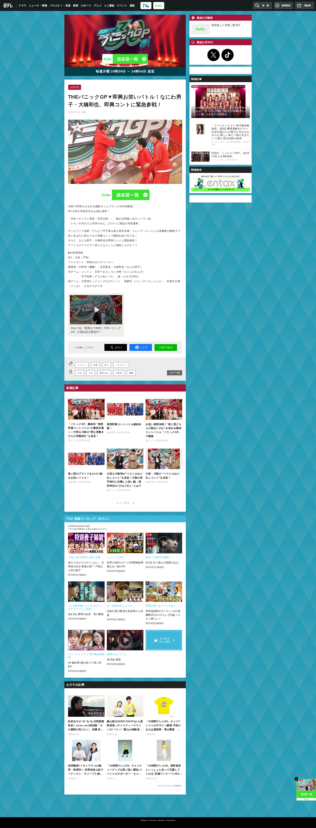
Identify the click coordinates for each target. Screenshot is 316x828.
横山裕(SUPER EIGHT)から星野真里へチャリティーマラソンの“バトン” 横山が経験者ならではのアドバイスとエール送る (125, 725)
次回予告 (74, 87)
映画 (75, 5)
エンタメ (81, 365)
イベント (122, 5)
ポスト (119, 347)
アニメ (98, 5)
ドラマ (22, 5)
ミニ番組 (109, 5)
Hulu (125, 194)
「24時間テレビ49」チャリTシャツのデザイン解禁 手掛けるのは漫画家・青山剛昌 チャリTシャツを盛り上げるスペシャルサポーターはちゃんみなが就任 (164, 725)
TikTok (227, 55)
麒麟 (131, 373)
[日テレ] (8, 5)
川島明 (118, 373)
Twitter (213, 55)
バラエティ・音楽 (60, 5)
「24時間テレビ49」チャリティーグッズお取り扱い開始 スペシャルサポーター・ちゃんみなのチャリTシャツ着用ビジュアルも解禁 (125, 770)
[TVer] (145, 5)
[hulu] (158, 5)
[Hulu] (125, 59)
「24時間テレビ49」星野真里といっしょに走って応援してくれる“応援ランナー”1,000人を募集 (164, 770)
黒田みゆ (104, 373)
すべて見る (123, 502)
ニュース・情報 (38, 5)
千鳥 (90, 373)
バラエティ (121, 365)
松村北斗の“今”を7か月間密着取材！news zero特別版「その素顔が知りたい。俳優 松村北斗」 (86, 725)
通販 (132, 5)
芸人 (106, 365)
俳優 (95, 365)
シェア (144, 347)
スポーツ (86, 5)
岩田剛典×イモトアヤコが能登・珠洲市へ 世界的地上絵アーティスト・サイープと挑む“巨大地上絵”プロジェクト (85, 770)
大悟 (79, 373)
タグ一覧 (175, 372)
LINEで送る (165, 347)
